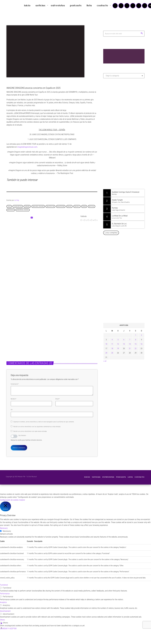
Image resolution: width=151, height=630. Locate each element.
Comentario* (15, 384)
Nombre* (13, 399)
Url (12, 409)
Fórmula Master (114, 105)
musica (77, 206)
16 (141, 344)
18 (112, 348)
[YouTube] (115, 5)
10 (106, 344)
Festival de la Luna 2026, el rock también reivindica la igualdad (74, 331)
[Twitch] (127, 5)
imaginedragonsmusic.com (27, 147)
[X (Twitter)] (121, 5)
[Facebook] (144, 5)
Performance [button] (5, 593)
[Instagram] (138, 5)
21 (130, 348)
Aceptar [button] (22, 500)
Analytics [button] (3, 602)
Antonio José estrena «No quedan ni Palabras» (127, 309)
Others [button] (2, 620)
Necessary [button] (4, 528)
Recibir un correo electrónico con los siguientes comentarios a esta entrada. (37, 426)
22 (135, 348)
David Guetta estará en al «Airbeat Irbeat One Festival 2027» (126, 297)
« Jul (104, 361)
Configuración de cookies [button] (9, 500)
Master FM (110, 101)
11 (112, 344)
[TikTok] (132, 5)
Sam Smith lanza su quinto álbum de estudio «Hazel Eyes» (127, 273)
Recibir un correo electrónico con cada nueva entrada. (30, 431)
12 (118, 344)
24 (106, 353)
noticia (91, 206)
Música (46, 245)
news (84, 206)
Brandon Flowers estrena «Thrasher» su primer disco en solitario (27, 331)
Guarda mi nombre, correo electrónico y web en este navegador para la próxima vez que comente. (43, 422)
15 (135, 344)
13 (124, 344)
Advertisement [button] (5, 611)
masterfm (60, 206)
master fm (50, 206)
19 (118, 348)
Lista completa (111, 232)
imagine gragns (38, 206)
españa (27, 206)
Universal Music (22, 210)
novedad (11, 210)
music (69, 206)
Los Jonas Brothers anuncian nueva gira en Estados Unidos (127, 285)
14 (130, 344)
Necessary (7, 531)
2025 (9, 206)
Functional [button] (4, 585)
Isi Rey (17, 200)
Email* (57, 399)
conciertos (18, 206)
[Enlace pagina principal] (9, 5)
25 (112, 353)
